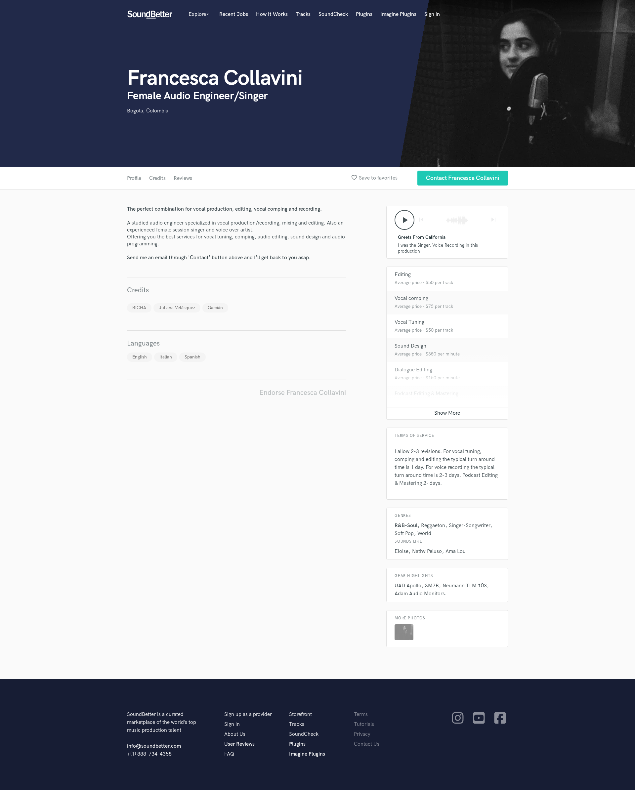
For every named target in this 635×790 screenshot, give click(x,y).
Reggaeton (433, 525)
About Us (234, 734)
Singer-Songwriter (469, 525)
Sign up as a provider (248, 714)
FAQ (229, 754)
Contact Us (366, 744)
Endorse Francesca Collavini (302, 393)
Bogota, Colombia (147, 111)
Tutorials (364, 724)
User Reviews (239, 744)
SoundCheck (333, 14)
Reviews (183, 178)
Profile (134, 178)
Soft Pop (404, 533)
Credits (157, 178)
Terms (361, 714)
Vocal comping (411, 298)
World (424, 533)
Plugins (364, 14)
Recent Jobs (233, 14)
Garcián (215, 308)
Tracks (303, 14)
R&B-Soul (406, 525)
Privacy (362, 734)
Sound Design (410, 346)
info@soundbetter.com (154, 746)
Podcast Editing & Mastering (426, 394)
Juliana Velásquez (177, 308)
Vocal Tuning (409, 322)
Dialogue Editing (413, 370)
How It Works (272, 14)
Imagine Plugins (398, 14)
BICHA (139, 308)
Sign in (432, 14)
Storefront (300, 714)
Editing (403, 274)
